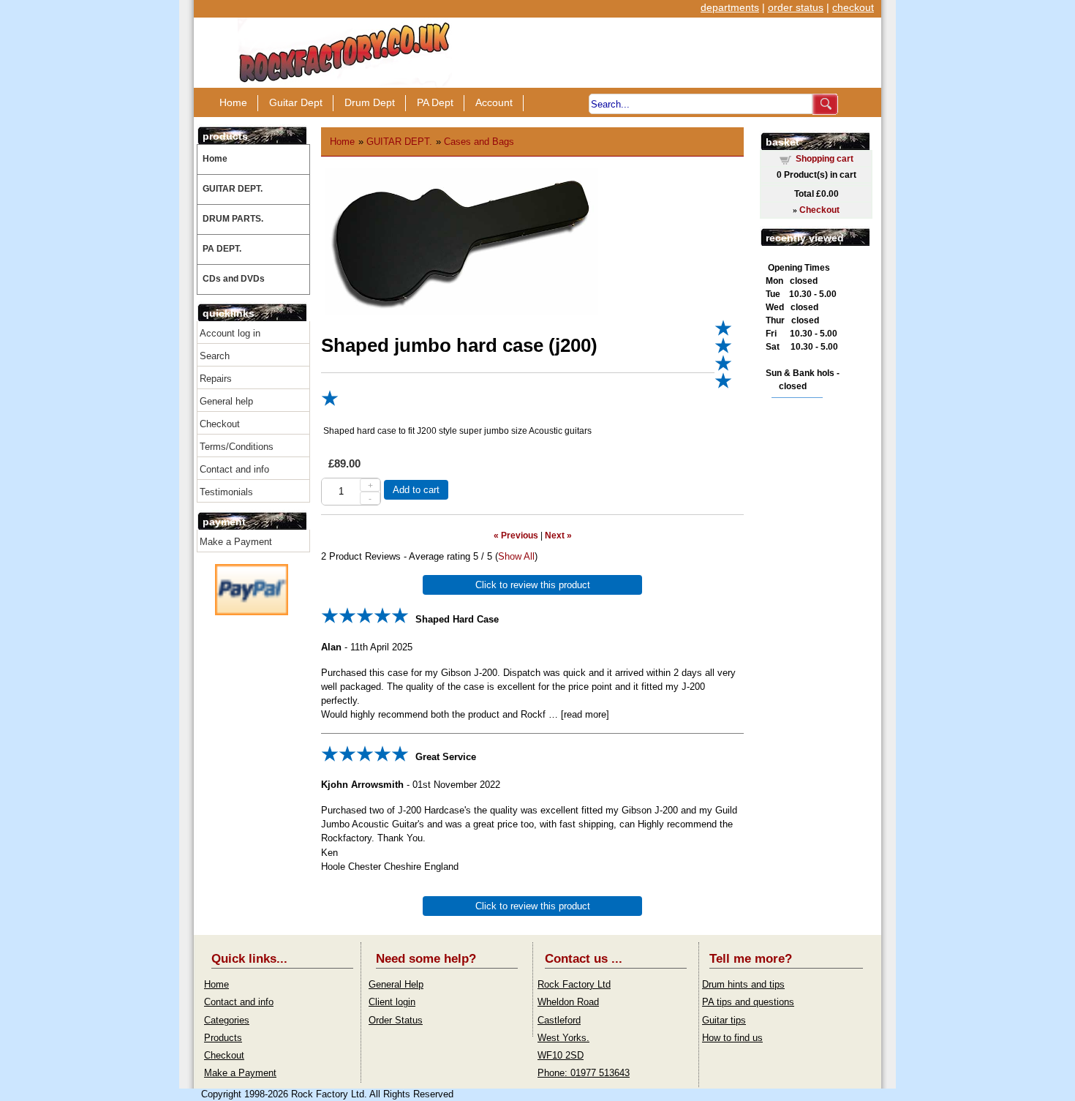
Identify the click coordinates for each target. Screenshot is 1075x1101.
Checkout (220, 423)
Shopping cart (824, 159)
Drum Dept (369, 102)
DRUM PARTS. (233, 219)
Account (494, 102)
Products (223, 1037)
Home (233, 102)
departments (730, 7)
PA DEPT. (222, 249)
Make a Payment (236, 541)
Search (215, 355)
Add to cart (416, 489)
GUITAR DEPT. (233, 189)
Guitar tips (724, 1020)
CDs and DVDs (234, 279)
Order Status (396, 1020)
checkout (853, 7)
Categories (226, 1020)
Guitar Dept (295, 102)
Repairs (216, 378)
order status (795, 7)
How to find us (732, 1037)
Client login (392, 1001)
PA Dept (435, 102)
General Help (396, 984)
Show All (516, 556)
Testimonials (226, 491)
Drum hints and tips (743, 984)
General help (226, 401)
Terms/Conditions (237, 446)
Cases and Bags (479, 141)
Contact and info (234, 469)
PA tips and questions (748, 1001)
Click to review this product (532, 584)
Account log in (230, 333)
